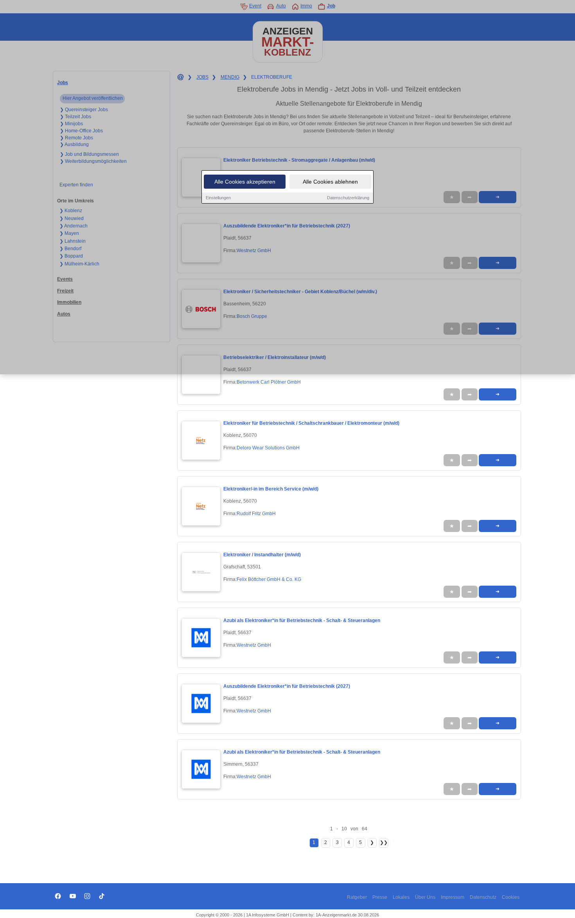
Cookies (510, 897)
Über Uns (425, 897)
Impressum (452, 897)
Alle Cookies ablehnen (330, 182)
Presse (379, 897)
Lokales (401, 897)
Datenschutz (483, 897)
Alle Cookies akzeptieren (244, 182)
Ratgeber (357, 897)
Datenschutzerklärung (348, 197)
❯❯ (384, 842)
